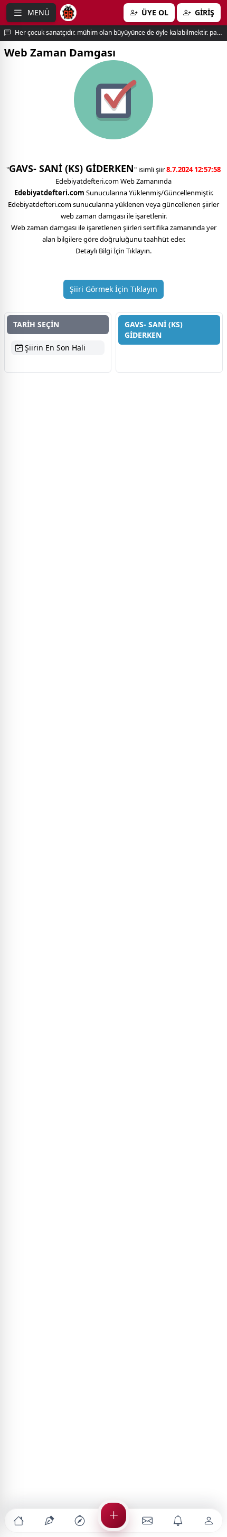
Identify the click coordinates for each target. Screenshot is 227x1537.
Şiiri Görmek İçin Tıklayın (113, 289)
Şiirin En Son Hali (54, 348)
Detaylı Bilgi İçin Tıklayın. (113, 250)
